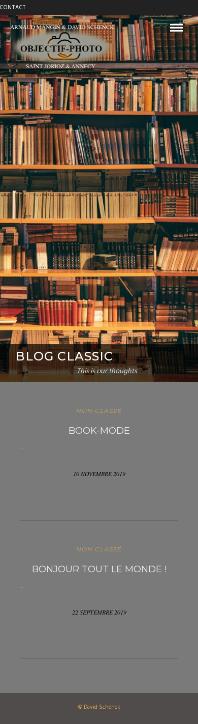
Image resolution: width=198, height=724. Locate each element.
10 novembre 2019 (99, 473)
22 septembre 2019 (99, 612)
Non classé (99, 410)
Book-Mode (99, 430)
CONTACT (13, 7)
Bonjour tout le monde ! (99, 569)
